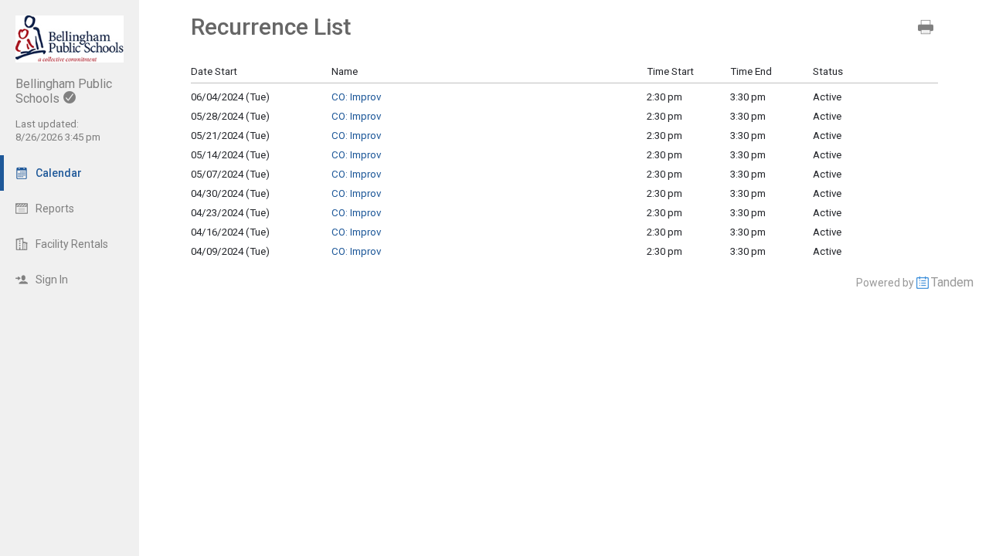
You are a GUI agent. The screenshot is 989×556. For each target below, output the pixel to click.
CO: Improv (356, 97)
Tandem (952, 282)
